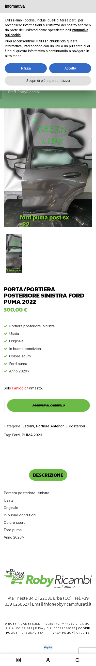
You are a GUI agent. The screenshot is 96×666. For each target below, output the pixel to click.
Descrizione (48, 475)
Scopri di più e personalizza (48, 81)
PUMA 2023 (32, 435)
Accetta (70, 68)
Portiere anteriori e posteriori (60, 426)
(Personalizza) (31, 632)
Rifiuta (26, 68)
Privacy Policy (60, 632)
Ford (16, 435)
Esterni (28, 426)
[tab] (48, 475)
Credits (83, 632)
